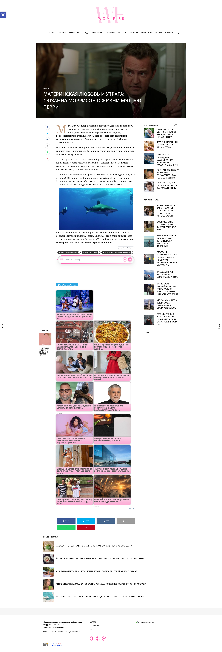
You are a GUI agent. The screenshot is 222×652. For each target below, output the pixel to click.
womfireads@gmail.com (53, 627)
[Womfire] (111, 14)
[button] (3, 15)
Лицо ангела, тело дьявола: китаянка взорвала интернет (167, 185)
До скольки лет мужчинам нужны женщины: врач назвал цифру (166, 133)
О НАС (92, 629)
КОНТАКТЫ (94, 626)
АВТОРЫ (93, 622)
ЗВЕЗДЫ (46, 88)
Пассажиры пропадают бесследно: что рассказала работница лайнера (167, 159)
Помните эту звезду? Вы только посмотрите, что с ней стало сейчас (168, 174)
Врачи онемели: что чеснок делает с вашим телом (167, 144)
